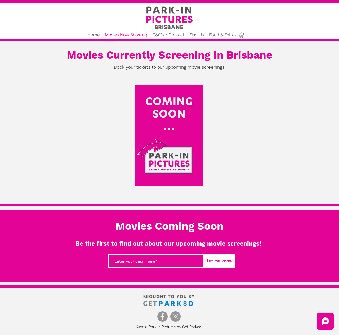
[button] (241, 35)
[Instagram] (175, 316)
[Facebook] (162, 316)
